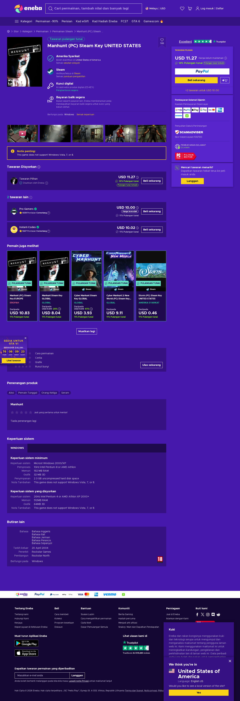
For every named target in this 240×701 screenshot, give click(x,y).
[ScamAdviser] (189, 132)
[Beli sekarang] (202, 71)
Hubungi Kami (22, 619)
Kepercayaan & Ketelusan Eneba (31, 627)
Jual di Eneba (173, 614)
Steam (77, 73)
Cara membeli (61, 614)
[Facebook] (197, 614)
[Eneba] (28, 8)
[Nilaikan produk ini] (22, 413)
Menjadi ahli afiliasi (127, 623)
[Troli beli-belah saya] (190, 9)
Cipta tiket (86, 623)
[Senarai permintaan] (182, 9)
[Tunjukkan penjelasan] (48, 213)
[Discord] (213, 614)
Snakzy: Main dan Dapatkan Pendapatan (138, 627)
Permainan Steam (62, 31)
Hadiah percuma (126, 619)
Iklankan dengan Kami (177, 619)
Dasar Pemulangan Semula (94, 627)
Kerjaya (18, 623)
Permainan (42, 31)
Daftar (220, 8)
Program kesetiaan (64, 623)
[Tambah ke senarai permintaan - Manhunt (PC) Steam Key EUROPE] (31, 256)
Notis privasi (150, 691)
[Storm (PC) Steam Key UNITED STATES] (151, 266)
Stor (16, 31)
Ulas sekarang (151, 365)
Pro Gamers (26, 209)
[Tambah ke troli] (224, 80)
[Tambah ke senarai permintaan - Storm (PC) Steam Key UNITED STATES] (160, 256)
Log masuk (207, 8)
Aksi (11, 393)
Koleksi (58, 619)
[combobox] (93, 8)
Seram (65, 393)
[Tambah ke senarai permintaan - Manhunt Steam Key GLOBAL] (63, 256)
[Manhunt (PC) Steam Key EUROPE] (22, 266)
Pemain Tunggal (27, 393)
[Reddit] (218, 614)
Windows (37, 561)
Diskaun (58, 627)
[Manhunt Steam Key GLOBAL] (54, 266)
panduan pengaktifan (74, 76)
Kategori (27, 31)
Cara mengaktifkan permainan (96, 619)
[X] (202, 614)
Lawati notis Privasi (79, 681)
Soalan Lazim (87, 614)
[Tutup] (230, 661)
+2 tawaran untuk (202, 90)
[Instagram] (208, 614)
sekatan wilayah (72, 63)
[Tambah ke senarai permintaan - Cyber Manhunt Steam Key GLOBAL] (96, 256)
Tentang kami (21, 614)
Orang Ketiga (49, 393)
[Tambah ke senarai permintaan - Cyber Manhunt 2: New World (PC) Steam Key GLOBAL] (128, 256)
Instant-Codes (27, 227)
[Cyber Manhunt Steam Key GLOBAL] (87, 266)
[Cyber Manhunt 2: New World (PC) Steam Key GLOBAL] (119, 266)
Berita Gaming (125, 614)
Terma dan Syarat (134, 691)
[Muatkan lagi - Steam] (50, 71)
